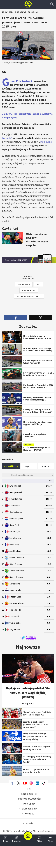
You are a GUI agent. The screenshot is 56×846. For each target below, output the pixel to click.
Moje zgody (29, 803)
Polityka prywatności (29, 798)
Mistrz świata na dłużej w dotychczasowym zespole (28, 226)
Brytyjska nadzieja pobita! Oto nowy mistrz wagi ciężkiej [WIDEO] (28, 658)
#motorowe (29, 290)
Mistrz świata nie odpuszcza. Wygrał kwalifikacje (28, 420)
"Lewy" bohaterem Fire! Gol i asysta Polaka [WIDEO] (28, 711)
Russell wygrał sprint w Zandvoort (28, 432)
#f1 (38, 284)
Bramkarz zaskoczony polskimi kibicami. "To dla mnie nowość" (28, 724)
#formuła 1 (23, 284)
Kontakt (29, 813)
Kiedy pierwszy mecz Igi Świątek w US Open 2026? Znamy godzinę (28, 735)
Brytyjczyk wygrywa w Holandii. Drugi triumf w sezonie (28, 371)
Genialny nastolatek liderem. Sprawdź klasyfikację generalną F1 (28, 397)
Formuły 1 (7, 138)
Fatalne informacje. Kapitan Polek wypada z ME (28, 746)
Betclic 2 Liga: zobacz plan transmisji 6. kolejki (28, 769)
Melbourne (46, 141)
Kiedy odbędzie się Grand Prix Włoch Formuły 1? (28, 359)
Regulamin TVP (29, 793)
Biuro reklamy (29, 808)
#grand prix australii (28, 296)
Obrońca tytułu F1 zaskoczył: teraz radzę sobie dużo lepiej (28, 346)
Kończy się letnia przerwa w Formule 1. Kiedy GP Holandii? (28, 409)
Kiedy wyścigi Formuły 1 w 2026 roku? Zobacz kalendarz (28, 383)
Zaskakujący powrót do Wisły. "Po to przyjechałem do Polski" (28, 757)
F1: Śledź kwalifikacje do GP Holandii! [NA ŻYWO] (28, 445)
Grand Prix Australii (21, 81)
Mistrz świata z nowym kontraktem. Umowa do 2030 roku (28, 335)
